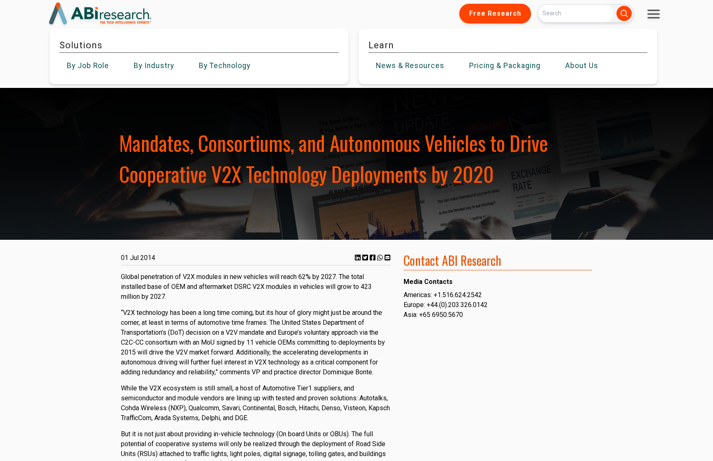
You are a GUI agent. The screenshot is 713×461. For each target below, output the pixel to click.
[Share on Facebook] (373, 258)
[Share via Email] (387, 258)
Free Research (495, 13)
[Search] (624, 13)
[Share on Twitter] (366, 258)
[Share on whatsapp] (381, 258)
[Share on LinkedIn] (358, 258)
